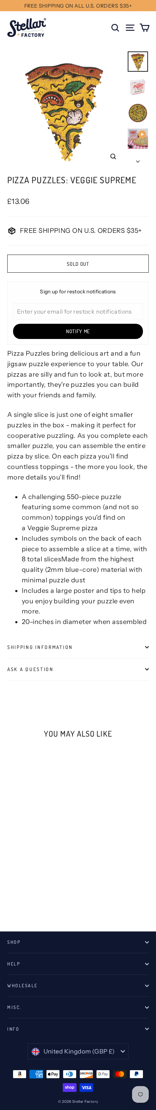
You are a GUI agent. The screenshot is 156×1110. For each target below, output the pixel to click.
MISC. (14, 1007)
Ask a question (30, 669)
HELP (13, 964)
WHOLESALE (22, 985)
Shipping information (40, 647)
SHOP (14, 942)
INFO (13, 1029)
